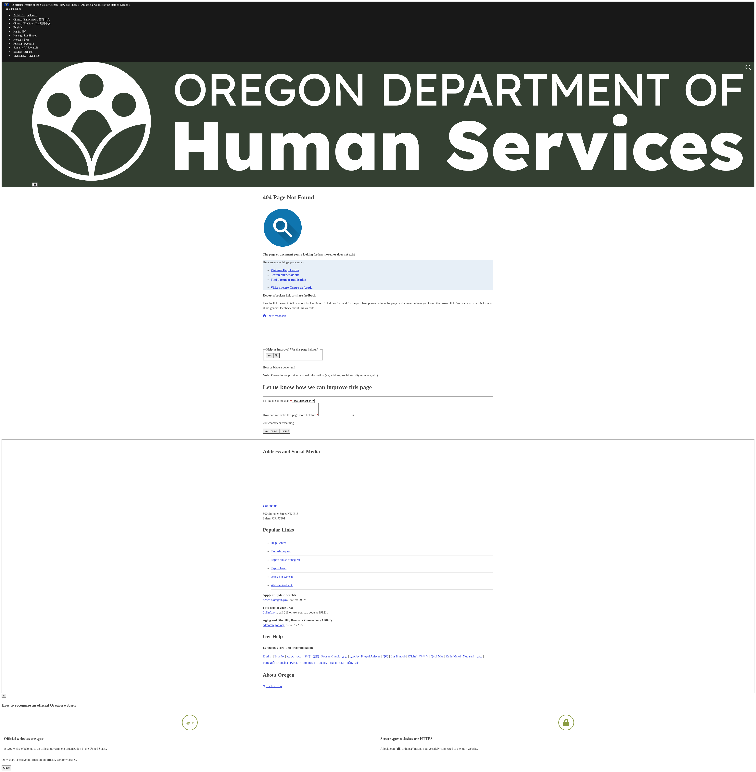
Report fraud (278, 568)
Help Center (278, 543)
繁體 (316, 656)
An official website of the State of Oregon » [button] (106, 4)
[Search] (748, 68)
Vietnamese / (26, 55)
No (276, 355)
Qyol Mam (437, 656)
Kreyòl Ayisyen (371, 656)
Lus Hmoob (398, 656)
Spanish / (23, 51)
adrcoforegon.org (273, 625)
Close (6, 767)
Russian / (23, 43)
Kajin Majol (453, 656)
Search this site (91, 196)
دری (344, 656)
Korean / (21, 39)
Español (279, 656)
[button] (13, 8)
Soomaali (309, 662)
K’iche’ (412, 656)
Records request (281, 551)
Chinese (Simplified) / (31, 19)
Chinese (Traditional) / (32, 23)
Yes (270, 355)
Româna (282, 662)
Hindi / (19, 31)
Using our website (282, 576)
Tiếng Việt (352, 662)
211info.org (270, 612)
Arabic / (25, 15)
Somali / (25, 47)
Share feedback (276, 316)
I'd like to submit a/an (276, 400)
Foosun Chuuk (330, 656)
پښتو (479, 656)
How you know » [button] (69, 4)
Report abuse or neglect (285, 559)
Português (269, 662)
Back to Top (274, 686)
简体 (307, 656)
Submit (285, 431)
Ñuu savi (468, 656)
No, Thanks (271, 431)
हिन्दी (385, 656)
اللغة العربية (294, 656)
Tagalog (322, 662)
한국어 (424, 656)
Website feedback (282, 585)
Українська (336, 662)
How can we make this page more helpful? (289, 415)
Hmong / (25, 35)
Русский (295, 662)
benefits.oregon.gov (275, 599)
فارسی (354, 656)
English (17, 27)
